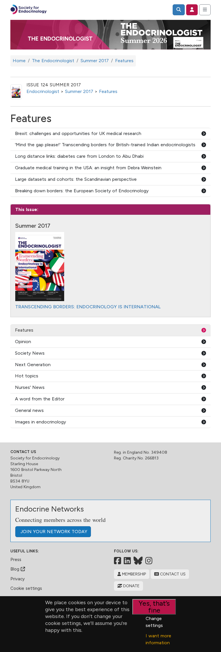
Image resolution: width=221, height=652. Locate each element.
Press (15, 559)
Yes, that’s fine (154, 606)
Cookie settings (26, 588)
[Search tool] (179, 9)
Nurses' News (30, 387)
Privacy (17, 578)
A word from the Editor (39, 399)
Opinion (23, 341)
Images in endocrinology (40, 422)
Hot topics (26, 376)
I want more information (158, 639)
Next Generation (33, 364)
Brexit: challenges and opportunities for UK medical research (78, 133)
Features (108, 91)
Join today (53, 531)
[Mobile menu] (205, 9)
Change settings (154, 622)
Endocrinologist (42, 91)
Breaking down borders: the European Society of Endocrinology (81, 190)
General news (29, 410)
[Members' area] (192, 9)
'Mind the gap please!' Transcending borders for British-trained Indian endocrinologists (105, 144)
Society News (30, 353)
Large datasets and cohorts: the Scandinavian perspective (76, 179)
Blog (15, 569)
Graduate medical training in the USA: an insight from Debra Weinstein (88, 167)
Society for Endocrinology (35, 458)
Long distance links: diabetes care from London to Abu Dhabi (79, 156)
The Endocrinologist (60, 38)
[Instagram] (149, 561)
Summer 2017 (79, 91)
